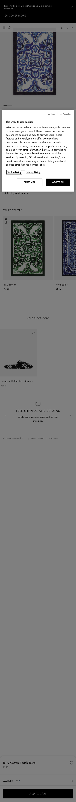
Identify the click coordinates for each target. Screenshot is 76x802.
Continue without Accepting (60, 114)
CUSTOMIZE (29, 182)
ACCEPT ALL (58, 182)
